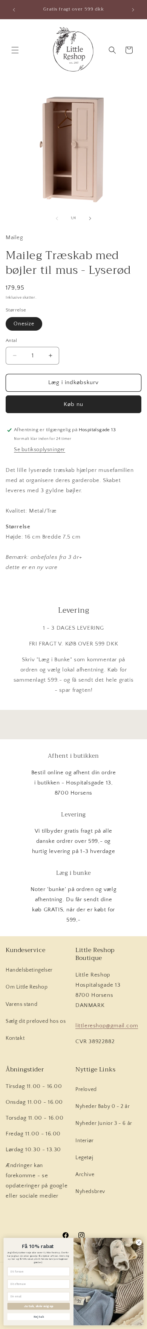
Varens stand (21, 1004)
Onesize (24, 324)
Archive (84, 1175)
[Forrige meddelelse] (14, 10)
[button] (15, 50)
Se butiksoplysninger (39, 450)
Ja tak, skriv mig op (38, 1306)
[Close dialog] (139, 1242)
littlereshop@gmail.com (106, 1025)
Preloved (86, 1089)
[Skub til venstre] (57, 218)
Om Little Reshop (27, 987)
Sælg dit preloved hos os (36, 1021)
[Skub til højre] (90, 218)
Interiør (84, 1141)
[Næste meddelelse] (133, 10)
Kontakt (15, 1038)
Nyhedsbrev (90, 1192)
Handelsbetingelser (29, 970)
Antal (11, 340)
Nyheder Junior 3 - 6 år (103, 1123)
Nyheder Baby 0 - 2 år (102, 1106)
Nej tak (39, 1316)
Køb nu (73, 404)
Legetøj (84, 1158)
